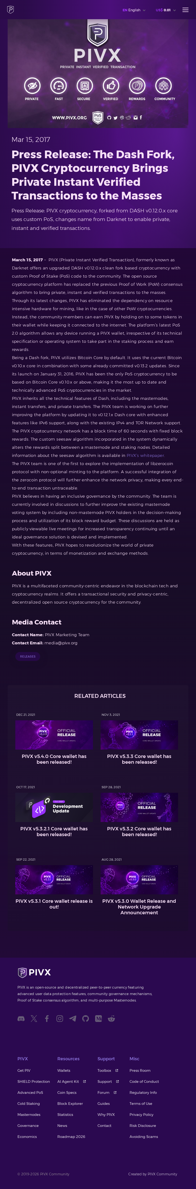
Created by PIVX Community (152, 1174)
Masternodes (28, 1114)
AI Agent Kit (68, 1081)
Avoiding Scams (144, 1136)
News (62, 1125)
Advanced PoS (30, 1092)
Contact (104, 1125)
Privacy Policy (141, 1114)
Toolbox (104, 1070)
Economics (27, 1136)
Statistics (65, 1114)
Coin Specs (66, 1092)
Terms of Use (141, 1103)
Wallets (63, 1070)
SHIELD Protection (33, 1081)
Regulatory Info (143, 1092)
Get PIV (23, 1070)
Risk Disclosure (143, 1125)
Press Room (140, 1070)
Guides (104, 1103)
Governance (28, 1125)
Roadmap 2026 (71, 1136)
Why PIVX (106, 1114)
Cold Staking (28, 1103)
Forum (103, 1092)
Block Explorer (70, 1103)
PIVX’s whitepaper (145, 455)
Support (105, 1081)
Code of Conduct (144, 1081)
